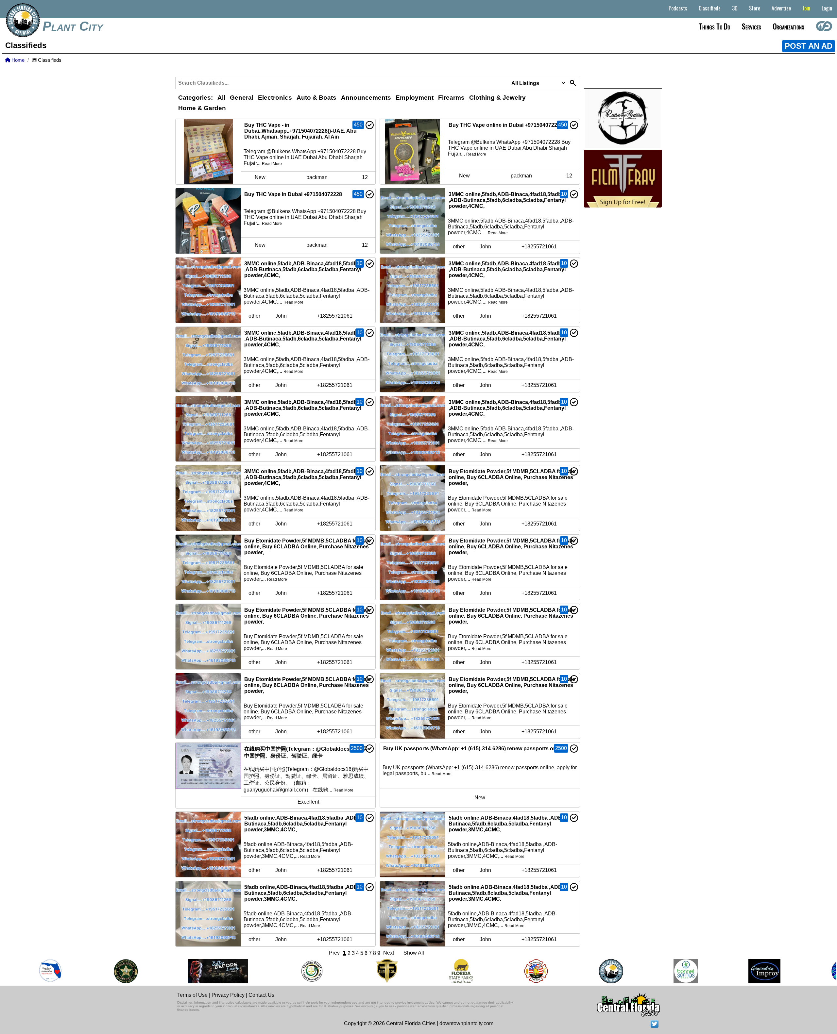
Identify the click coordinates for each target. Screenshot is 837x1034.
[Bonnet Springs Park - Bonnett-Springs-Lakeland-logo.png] (664, 971)
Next (388, 953)
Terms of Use (192, 995)
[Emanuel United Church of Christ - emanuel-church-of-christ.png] (821, 971)
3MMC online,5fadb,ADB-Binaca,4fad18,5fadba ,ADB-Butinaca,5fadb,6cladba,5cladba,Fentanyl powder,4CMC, (507, 200)
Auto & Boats (316, 97)
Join (806, 8)
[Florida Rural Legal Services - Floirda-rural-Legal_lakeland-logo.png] (290, 971)
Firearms (451, 97)
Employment (415, 97)
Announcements (366, 97)
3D (735, 8)
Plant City (73, 26)
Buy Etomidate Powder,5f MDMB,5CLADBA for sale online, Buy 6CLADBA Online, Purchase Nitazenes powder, (512, 477)
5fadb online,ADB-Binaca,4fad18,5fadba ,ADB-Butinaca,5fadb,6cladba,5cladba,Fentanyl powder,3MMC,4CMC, (301, 823)
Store (754, 8)
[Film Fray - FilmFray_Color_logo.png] (365, 971)
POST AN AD (808, 46)
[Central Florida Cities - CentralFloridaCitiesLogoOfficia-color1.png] (589, 971)
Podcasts (678, 8)
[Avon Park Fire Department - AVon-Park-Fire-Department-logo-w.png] (514, 971)
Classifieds (710, 8)
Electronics (275, 97)
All (221, 97)
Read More (272, 163)
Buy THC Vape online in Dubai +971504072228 (506, 125)
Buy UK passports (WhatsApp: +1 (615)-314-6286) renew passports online (474, 748)
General (241, 97)
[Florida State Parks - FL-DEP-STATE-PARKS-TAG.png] (439, 971)
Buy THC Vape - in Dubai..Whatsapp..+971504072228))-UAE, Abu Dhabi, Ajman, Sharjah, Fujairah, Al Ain (300, 131)
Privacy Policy (228, 995)
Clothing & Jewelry (497, 97)
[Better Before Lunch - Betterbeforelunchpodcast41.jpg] (196, 971)
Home (17, 60)
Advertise (781, 8)
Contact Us (261, 995)
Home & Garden (202, 108)
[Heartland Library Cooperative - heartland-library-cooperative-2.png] (28, 971)
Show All (413, 953)
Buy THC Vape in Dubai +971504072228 (293, 194)
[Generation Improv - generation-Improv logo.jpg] (742, 971)
